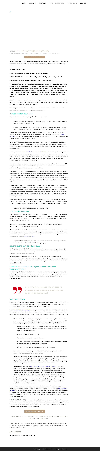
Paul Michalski (43, 53)
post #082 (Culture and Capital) (22, 310)
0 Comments (52, 53)
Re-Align (46, 425)
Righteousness (14, 427)
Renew (59, 425)
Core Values (58, 423)
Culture (64, 423)
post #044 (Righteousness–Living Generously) (42, 366)
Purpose (41, 425)
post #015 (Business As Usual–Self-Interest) (35, 152)
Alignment (17, 423)
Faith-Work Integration (16, 425)
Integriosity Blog (25, 53)
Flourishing (27, 425)
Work (24, 427)
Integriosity (34, 425)
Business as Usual (40, 423)
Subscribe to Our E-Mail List (35, 57)
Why (20, 427)
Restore (64, 425)
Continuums (50, 423)
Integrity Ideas (34, 53)
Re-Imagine (53, 425)
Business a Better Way (28, 423)
